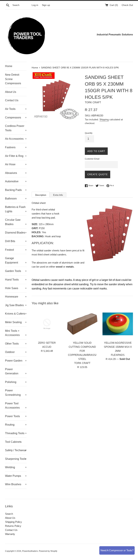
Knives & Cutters (16, 313)
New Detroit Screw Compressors (13, 79)
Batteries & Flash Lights (16, 209)
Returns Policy (13, 525)
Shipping (104, 119)
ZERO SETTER (47, 342)
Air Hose (16, 164)
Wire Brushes (16, 484)
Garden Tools (16, 271)
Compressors (16, 117)
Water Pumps (16, 475)
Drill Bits (16, 241)
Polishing (16, 382)
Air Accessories (16, 138)
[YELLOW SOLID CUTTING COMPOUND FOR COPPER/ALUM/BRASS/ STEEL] (82, 324)
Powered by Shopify (48, 551)
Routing (16, 424)
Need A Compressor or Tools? (116, 550)
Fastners (16, 147)
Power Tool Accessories (16, 405)
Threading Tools (16, 433)
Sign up (46, 5)
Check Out (127, 5)
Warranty (10, 534)
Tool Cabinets (13, 441)
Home (8, 66)
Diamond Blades (16, 232)
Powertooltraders (30, 551)
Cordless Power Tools (16, 128)
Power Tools (16, 416)
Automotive (16, 181)
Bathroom (16, 198)
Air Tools (16, 108)
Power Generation (16, 371)
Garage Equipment (16, 260)
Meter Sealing (16, 322)
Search (9, 513)
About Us (10, 91)
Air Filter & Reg (16, 155)
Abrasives (16, 173)
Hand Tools (16, 279)
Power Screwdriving (16, 392)
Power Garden (16, 360)
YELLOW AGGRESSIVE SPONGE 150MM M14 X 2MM (118, 346)
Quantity (88, 133)
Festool (16, 249)
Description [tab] (40, 195)
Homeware (16, 296)
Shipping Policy (13, 521)
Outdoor (16, 352)
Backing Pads (16, 190)
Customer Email (92, 159)
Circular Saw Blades (16, 222)
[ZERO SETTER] (47, 324)
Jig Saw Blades (16, 305)
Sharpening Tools (16, 458)
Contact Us (11, 100)
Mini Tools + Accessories (16, 333)
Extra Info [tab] (58, 195)
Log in (35, 5)
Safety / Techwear (16, 450)
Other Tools (16, 343)
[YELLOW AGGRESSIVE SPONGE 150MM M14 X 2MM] (117, 324)
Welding (16, 467)
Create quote (97, 174)
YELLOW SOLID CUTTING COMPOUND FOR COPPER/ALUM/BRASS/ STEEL (82, 350)
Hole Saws (16, 288)
